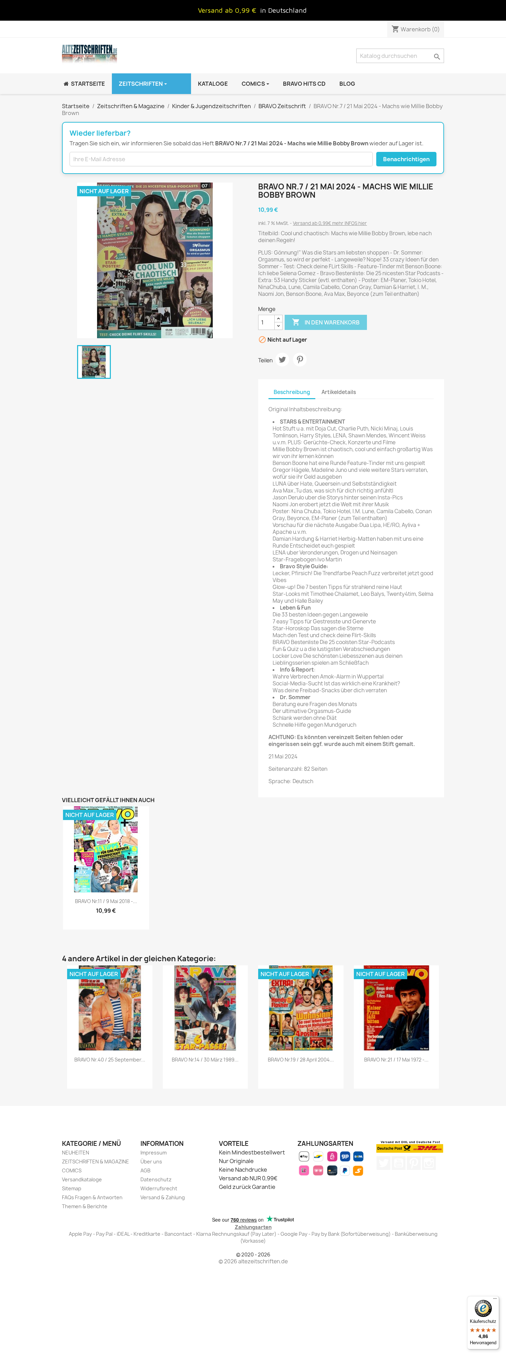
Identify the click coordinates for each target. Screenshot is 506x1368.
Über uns (151, 1161)
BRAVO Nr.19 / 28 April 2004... (301, 1059)
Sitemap (71, 1188)
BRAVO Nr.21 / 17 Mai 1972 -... (396, 1059)
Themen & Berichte (84, 1206)
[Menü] (495, 1300)
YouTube (398, 1163)
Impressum (153, 1152)
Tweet (282, 359)
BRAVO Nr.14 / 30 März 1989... (205, 1059)
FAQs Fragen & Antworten (92, 1197)
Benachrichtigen (406, 159)
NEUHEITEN (75, 1152)
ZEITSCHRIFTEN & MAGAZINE (95, 1161)
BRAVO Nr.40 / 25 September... (109, 1059)
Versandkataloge (82, 1179)
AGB (145, 1170)
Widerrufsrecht (158, 1188)
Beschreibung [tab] (292, 392)
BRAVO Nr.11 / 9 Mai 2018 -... (106, 901)
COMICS (72, 1170)
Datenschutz (155, 1179)
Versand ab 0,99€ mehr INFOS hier (330, 223)
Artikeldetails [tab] (338, 392)
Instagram (429, 1163)
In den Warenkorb (326, 322)
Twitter (383, 1163)
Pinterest (300, 359)
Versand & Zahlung (162, 1197)
